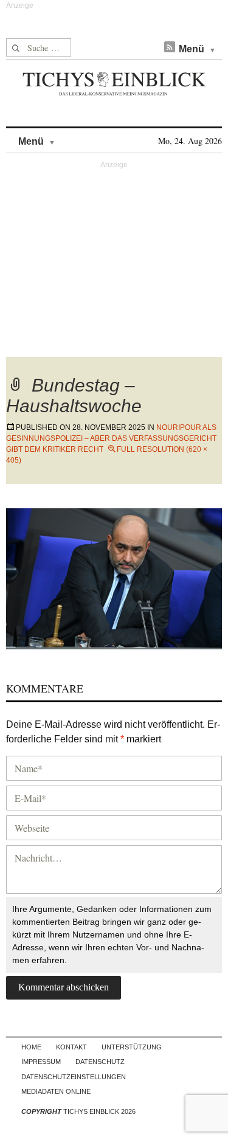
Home (31, 1047)
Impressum (41, 1061)
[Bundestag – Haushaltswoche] (114, 576)
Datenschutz (100, 1061)
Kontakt (71, 1047)
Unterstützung (132, 1047)
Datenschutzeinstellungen (73, 1076)
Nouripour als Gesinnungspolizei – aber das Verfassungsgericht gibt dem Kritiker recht (111, 438)
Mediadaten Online (56, 1091)
